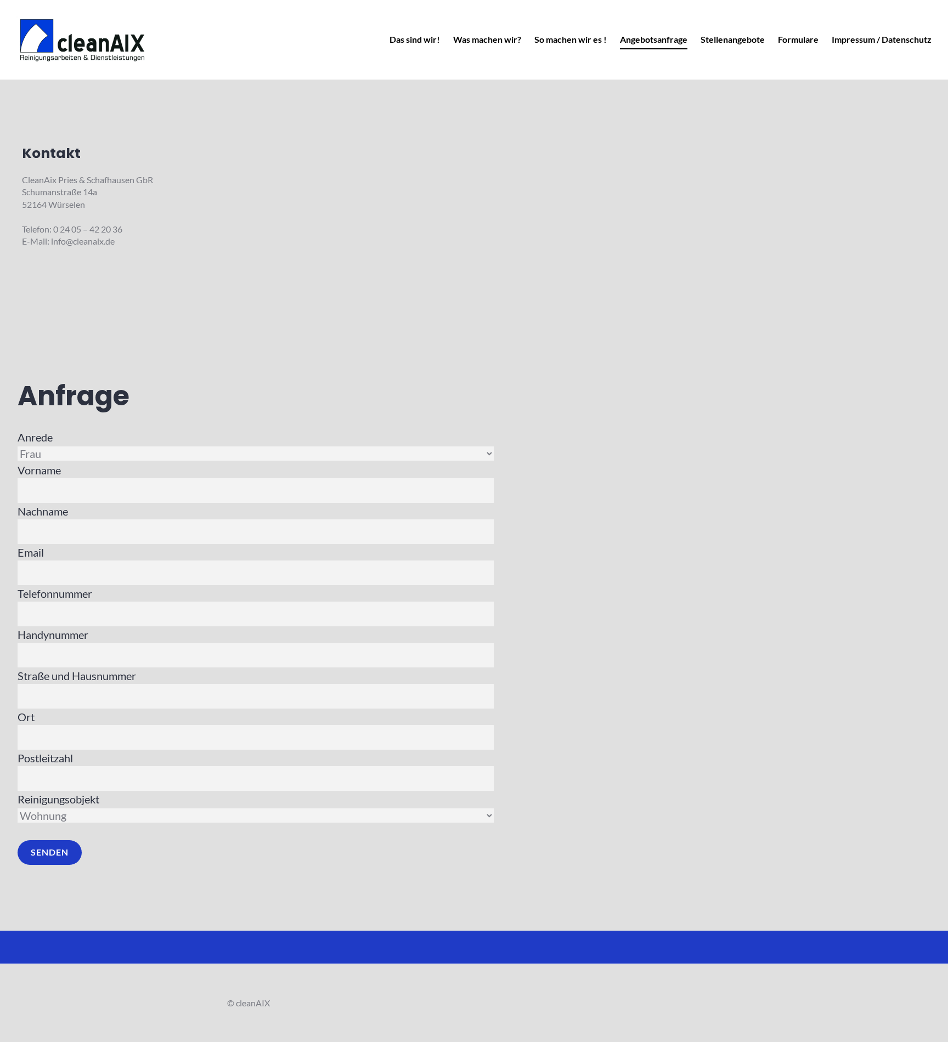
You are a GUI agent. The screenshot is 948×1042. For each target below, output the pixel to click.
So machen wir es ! (570, 39)
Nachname (43, 511)
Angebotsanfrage (653, 39)
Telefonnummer (55, 593)
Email (31, 552)
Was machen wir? (487, 39)
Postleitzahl (45, 757)
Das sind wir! (415, 39)
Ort (26, 716)
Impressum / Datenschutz (882, 39)
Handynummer (53, 634)
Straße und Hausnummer (77, 675)
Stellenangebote (733, 39)
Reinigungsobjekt (58, 799)
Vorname (39, 470)
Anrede (35, 437)
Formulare (798, 39)
